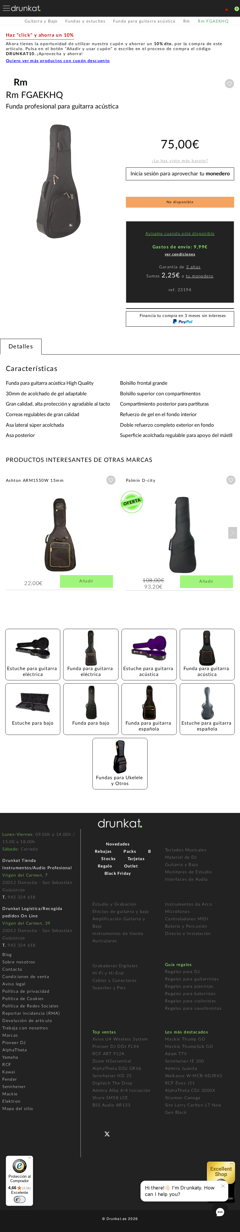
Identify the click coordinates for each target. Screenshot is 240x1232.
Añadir (86, 581)
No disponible (180, 202)
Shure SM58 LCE (110, 1098)
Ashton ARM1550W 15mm (35, 481)
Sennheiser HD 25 (112, 1076)
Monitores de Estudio (188, 872)
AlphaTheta (14, 1050)
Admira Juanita (181, 1069)
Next (232, 533)
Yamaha (10, 1057)
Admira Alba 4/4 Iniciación (121, 1091)
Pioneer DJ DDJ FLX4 (115, 1047)
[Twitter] (109, 1136)
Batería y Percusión (186, 926)
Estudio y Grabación (114, 904)
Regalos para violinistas (190, 1001)
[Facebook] (97, 1133)
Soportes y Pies (109, 988)
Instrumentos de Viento (118, 934)
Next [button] (111, 181)
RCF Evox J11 (180, 1083)
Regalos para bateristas (190, 994)
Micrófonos (177, 912)
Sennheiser (14, 1087)
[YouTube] (121, 1133)
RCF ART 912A (108, 1054)
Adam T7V (176, 1054)
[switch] (19, 1199)
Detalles (20, 347)
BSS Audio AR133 (111, 1105)
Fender (9, 1079)
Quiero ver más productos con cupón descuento (58, 61)
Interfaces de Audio (186, 879)
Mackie (10, 1094)
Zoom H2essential (111, 1061)
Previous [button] (9, 181)
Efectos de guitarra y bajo (120, 912)
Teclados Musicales (185, 850)
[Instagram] (133, 1133)
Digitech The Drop (112, 1083)
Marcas (10, 1035)
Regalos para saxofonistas (193, 1008)
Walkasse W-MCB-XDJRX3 (193, 1076)
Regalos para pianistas (189, 986)
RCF (6, 1065)
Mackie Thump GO (185, 1039)
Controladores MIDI (186, 919)
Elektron (11, 1101)
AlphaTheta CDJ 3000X (190, 1091)
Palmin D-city (140, 481)
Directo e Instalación (188, 934)
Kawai (8, 1072)
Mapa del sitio (17, 1109)
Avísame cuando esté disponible (180, 234)
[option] (60, 181)
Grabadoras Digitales (115, 966)
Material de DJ (181, 857)
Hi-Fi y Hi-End (108, 973)
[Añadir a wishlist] (229, 83)
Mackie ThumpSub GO (189, 1047)
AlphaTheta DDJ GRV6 (117, 1069)
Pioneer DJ (14, 1043)
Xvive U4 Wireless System (120, 1039)
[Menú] (29, 1159)
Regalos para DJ (182, 972)
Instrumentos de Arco (188, 904)
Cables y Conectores (114, 981)
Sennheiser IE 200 (184, 1061)
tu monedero (199, 276)
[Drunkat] (25, 8)
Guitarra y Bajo (181, 865)
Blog (7, 955)
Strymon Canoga (182, 1098)
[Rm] (20, 87)
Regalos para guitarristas (192, 979)
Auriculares (104, 941)
